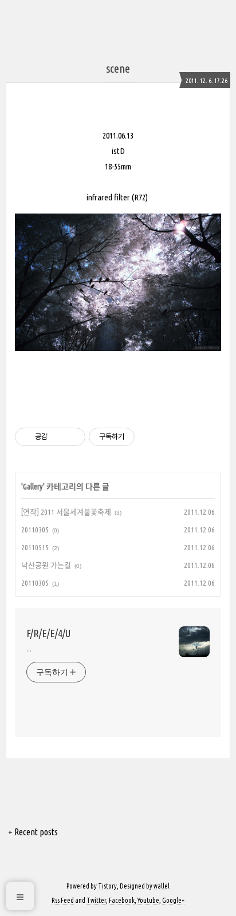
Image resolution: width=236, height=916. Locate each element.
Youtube (148, 900)
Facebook (122, 900)
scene (118, 68)
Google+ (173, 900)
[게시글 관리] (72, 436)
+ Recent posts (33, 832)
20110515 (35, 547)
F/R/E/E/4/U (48, 633)
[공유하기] (58, 436)
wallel (162, 886)
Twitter (96, 900)
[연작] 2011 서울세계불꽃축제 (66, 512)
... (29, 648)
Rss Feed (63, 900)
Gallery (33, 486)
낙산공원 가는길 (46, 565)
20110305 (35, 530)
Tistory (107, 886)
